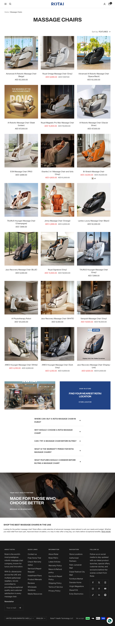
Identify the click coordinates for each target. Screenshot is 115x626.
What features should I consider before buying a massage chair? (55, 461)
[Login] (105, 4)
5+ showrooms (15, 571)
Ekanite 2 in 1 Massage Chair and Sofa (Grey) (57, 172)
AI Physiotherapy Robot (21, 318)
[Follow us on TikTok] (93, 595)
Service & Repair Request (34, 570)
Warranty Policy (55, 565)
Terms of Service (56, 587)
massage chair (17, 560)
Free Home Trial (34, 558)
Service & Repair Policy (55, 577)
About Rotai (53, 554)
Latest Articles (54, 562)
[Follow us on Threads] (105, 582)
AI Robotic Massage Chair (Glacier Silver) (93, 124)
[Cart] (109, 4)
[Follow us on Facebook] (93, 582)
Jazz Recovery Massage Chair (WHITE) (57, 318)
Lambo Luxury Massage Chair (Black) (93, 221)
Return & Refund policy (55, 571)
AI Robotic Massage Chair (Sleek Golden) (21, 124)
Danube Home (75, 582)
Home (6, 12)
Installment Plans (35, 575)
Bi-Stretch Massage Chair (93, 171)
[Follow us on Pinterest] (99, 589)
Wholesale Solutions (32, 588)
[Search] (10, 4)
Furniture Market (76, 579)
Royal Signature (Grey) (57, 270)
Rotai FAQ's (53, 558)
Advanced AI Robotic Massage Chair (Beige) (21, 75)
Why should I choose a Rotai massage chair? (53, 431)
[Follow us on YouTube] (105, 589)
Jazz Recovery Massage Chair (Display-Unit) (94, 366)
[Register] (20, 608)
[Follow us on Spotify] (105, 595)
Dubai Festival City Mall (77, 573)
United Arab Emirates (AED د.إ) (18, 618)
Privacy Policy (54, 591)
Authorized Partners (74, 559)
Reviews (31, 583)
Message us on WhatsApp (21, 509)
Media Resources (35, 594)
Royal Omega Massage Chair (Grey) (57, 74)
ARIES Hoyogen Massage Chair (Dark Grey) (57, 366)
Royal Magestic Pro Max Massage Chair (57, 123)
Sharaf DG (73, 590)
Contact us (32, 554)
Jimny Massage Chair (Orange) (57, 221)
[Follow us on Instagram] (93, 589)
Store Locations (75, 554)
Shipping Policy (55, 583)
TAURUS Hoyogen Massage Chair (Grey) (94, 271)
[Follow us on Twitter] (99, 582)
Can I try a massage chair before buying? (55, 441)
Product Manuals (35, 579)
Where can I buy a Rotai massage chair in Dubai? (55, 420)
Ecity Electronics (76, 594)
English (39, 618)
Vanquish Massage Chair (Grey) (94, 318)
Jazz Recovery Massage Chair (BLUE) (21, 270)
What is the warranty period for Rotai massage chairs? (54, 450)
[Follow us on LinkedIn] (99, 595)
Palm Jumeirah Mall (75, 566)
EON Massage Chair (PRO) (21, 171)
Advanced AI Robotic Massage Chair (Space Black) (94, 75)
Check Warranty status (34, 563)
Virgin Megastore (76, 586)
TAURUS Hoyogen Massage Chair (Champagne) (21, 222)
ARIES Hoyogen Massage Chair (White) (21, 365)
